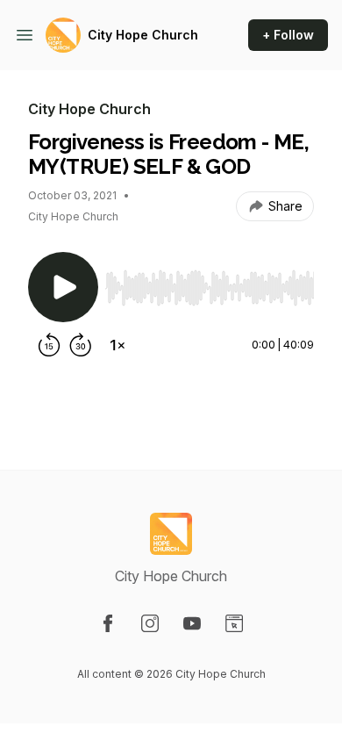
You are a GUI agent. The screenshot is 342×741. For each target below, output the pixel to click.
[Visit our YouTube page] (192, 623)
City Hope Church (143, 34)
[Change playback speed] (117, 345)
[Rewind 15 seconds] (49, 345)
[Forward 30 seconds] (80, 345)
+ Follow (288, 34)
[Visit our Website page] (234, 623)
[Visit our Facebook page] (108, 623)
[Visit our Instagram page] (150, 623)
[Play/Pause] (63, 287)
